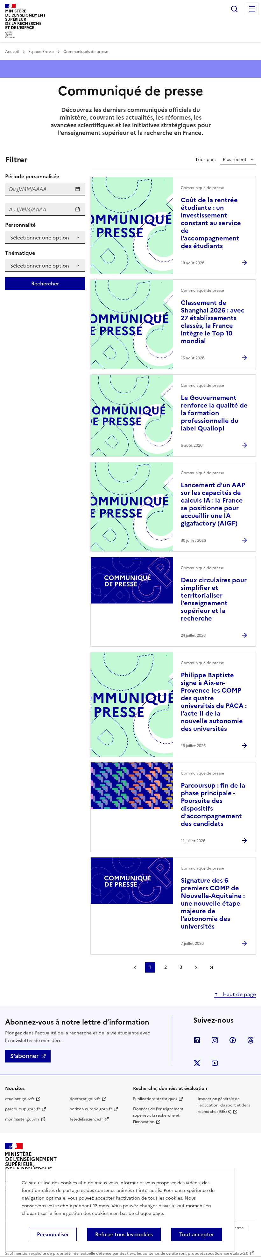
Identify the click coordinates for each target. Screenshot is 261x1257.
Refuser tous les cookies (124, 1234)
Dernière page (211, 967)
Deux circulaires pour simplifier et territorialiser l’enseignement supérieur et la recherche (214, 599)
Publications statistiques (155, 1099)
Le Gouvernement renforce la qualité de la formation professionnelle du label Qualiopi (214, 413)
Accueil (12, 52)
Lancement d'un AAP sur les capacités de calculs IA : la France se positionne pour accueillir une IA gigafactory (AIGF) (213, 504)
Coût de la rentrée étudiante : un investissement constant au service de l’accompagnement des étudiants (211, 223)
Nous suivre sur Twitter (197, 1063)
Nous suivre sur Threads (250, 1040)
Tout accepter (196, 1234)
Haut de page (238, 994)
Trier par (205, 160)
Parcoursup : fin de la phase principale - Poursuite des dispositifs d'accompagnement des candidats (213, 804)
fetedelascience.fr (86, 1119)
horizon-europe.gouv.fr (91, 1109)
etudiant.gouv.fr (19, 1099)
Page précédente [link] (135, 967)
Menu (252, 9)
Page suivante (196, 967)
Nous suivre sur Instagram (214, 1040)
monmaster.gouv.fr (22, 1119)
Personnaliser (53, 1234)
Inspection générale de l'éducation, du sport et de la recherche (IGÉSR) (224, 1105)
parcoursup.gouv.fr (22, 1109)
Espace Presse (41, 52)
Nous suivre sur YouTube (214, 1063)
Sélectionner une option (39, 237)
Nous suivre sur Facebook (232, 1040)
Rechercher (234, 9)
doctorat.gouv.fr (85, 1099)
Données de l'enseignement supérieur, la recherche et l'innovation (158, 1115)
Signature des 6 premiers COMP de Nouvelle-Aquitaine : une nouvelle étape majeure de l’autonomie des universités (213, 903)
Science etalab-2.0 (231, 1253)
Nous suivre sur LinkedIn (197, 1040)
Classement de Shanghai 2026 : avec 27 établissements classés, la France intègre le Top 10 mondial (212, 322)
